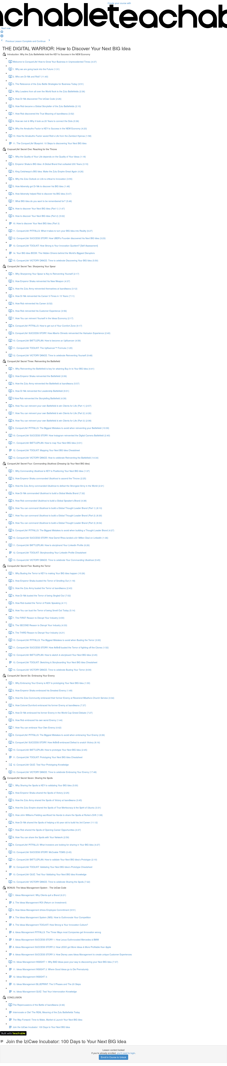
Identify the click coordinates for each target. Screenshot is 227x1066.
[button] (2, 32)
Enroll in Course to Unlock (113, 1057)
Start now (6, 28)
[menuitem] (2, 36)
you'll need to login (126, 1053)
